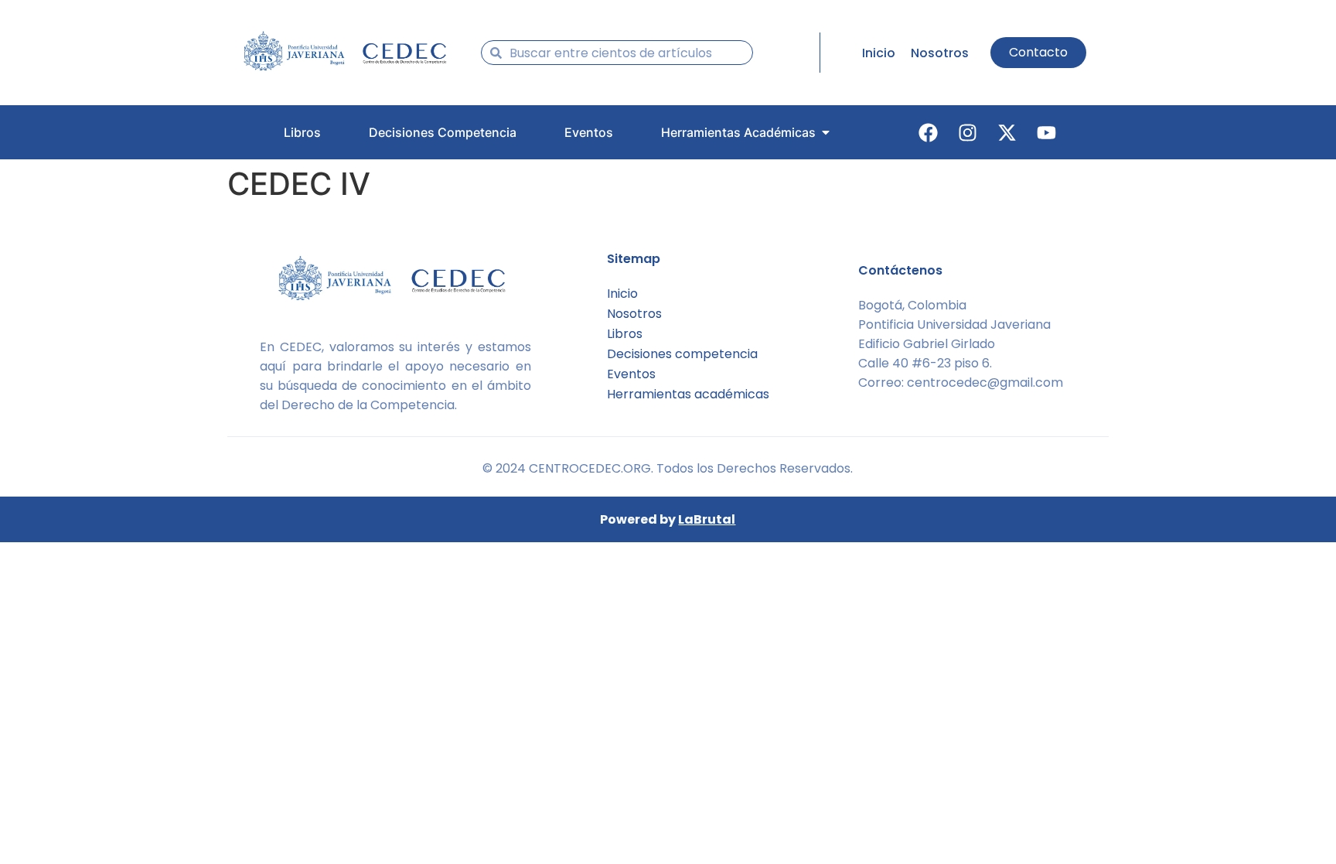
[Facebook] (928, 132)
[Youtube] (1047, 132)
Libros (624, 334)
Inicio (622, 293)
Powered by (667, 519)
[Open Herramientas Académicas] (826, 132)
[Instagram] (968, 132)
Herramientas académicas (688, 394)
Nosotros (634, 314)
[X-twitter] (1007, 132)
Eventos (631, 374)
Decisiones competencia (682, 354)
